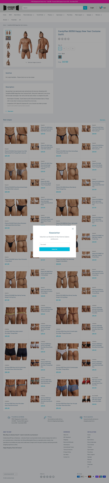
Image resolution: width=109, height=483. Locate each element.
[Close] (73, 228)
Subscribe (54, 249)
